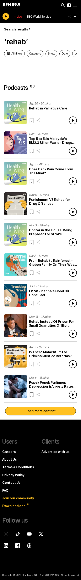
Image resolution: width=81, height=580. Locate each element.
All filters (16, 53)
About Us (9, 459)
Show (51, 53)
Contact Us (11, 483)
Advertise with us (56, 452)
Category (35, 53)
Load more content (40, 411)
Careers (9, 452)
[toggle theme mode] (68, 5)
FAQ (5, 490)
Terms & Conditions (18, 467)
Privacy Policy (13, 475)
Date (65, 53)
